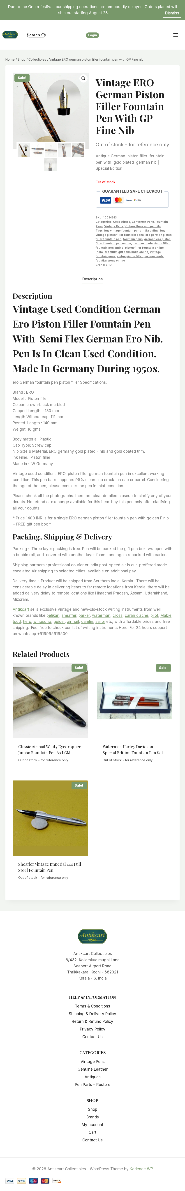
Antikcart (21, 609)
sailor (100, 621)
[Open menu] (178, 35)
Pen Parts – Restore (92, 1084)
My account (92, 1124)
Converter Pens (143, 221)
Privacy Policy (92, 1029)
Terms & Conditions (92, 1006)
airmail (73, 621)
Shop (92, 1109)
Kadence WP (141, 1169)
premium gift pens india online (126, 252)
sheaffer (69, 615)
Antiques (93, 1077)
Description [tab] (92, 279)
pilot (154, 615)
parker (84, 615)
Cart (92, 1132)
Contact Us (92, 1037)
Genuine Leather (93, 1069)
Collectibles (121, 221)
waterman (101, 615)
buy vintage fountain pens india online (131, 230)
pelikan (52, 615)
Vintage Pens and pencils (143, 226)
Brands (92, 1117)
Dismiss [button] (172, 13)
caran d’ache (136, 615)
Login (92, 35)
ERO (109, 264)
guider (59, 621)
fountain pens (133, 239)
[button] (83, 78)
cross (118, 615)
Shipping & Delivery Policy (92, 1014)
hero (27, 621)
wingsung (42, 621)
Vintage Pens (113, 226)
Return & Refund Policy (92, 1021)
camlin (87, 621)
